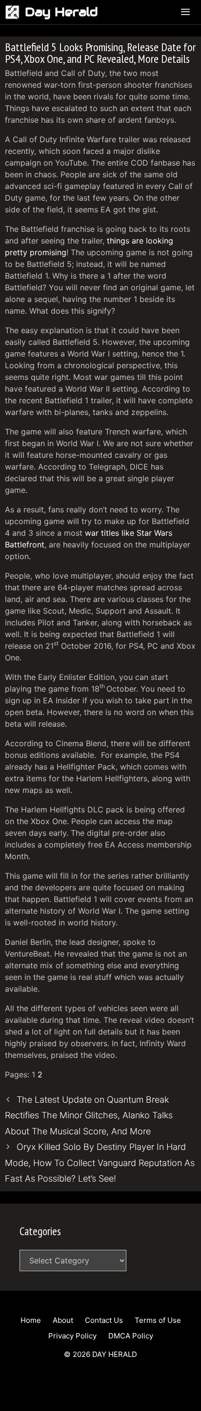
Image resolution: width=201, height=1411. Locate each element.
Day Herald (61, 11)
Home (30, 1320)
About (63, 1320)
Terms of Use (158, 1320)
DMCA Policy (130, 1335)
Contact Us (104, 1320)
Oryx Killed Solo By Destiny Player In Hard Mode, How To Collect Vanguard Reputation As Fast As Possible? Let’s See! (100, 1163)
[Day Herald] (15, 12)
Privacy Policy (72, 1335)
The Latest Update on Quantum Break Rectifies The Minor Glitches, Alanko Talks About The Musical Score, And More (89, 1115)
